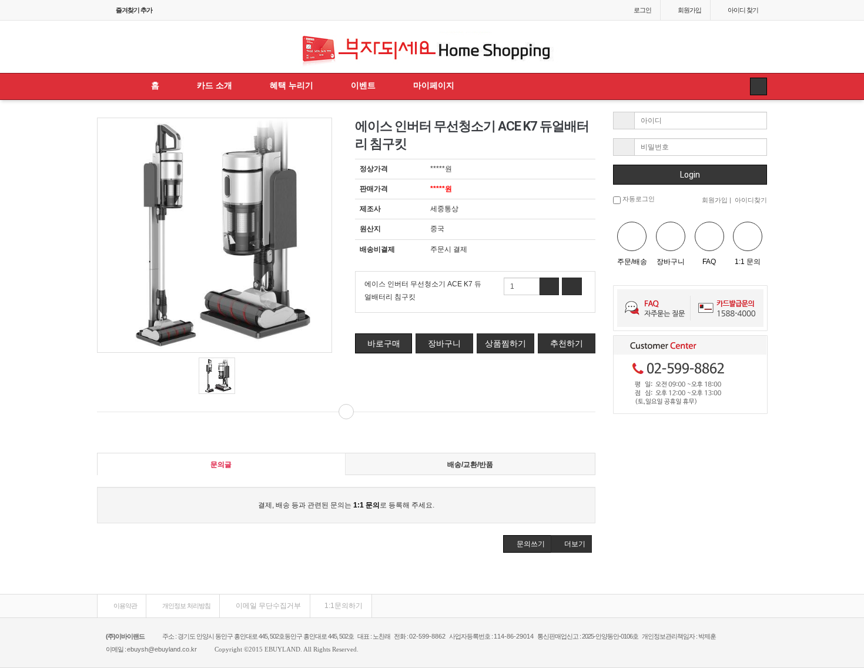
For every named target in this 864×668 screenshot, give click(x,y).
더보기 (573, 544)
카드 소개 (214, 85)
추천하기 (566, 343)
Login (690, 174)
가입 (689, 10)
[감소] (572, 286)
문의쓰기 (530, 544)
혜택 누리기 (291, 85)
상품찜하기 (505, 343)
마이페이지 (433, 85)
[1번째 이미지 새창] (217, 376)
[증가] (549, 286)
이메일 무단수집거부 (267, 606)
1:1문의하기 (343, 606)
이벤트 (363, 85)
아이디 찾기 (743, 10)
